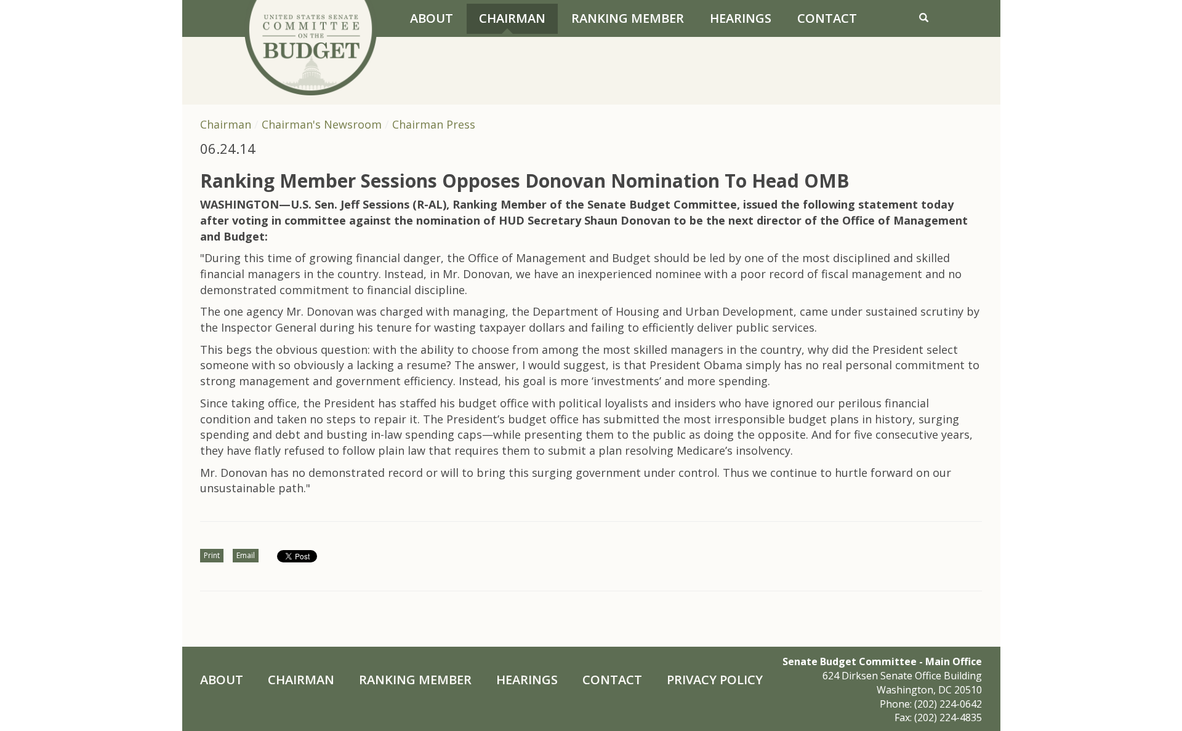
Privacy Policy (715, 679)
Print (212, 555)
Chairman (512, 18)
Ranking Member (627, 18)
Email (245, 555)
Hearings (740, 18)
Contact (827, 18)
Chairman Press (433, 124)
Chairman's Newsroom (322, 124)
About (431, 18)
